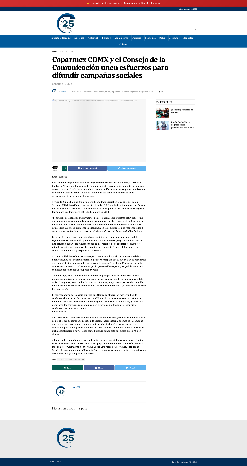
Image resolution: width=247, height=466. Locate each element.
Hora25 (63, 91)
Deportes (188, 38)
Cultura (123, 44)
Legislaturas (121, 38)
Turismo (136, 38)
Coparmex (115, 91)
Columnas (174, 38)
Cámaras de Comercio (67, 51)
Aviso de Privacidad (189, 462)
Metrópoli (93, 38)
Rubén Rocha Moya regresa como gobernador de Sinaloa (182, 125)
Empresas (134, 91)
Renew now (129, 3)
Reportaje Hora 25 (61, 38)
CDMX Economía (65, 359)
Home (54, 51)
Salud (162, 38)
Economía (150, 38)
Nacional (79, 38)
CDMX (107, 91)
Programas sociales (147, 91)
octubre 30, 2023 (76, 91)
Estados (106, 38)
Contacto (175, 462)
